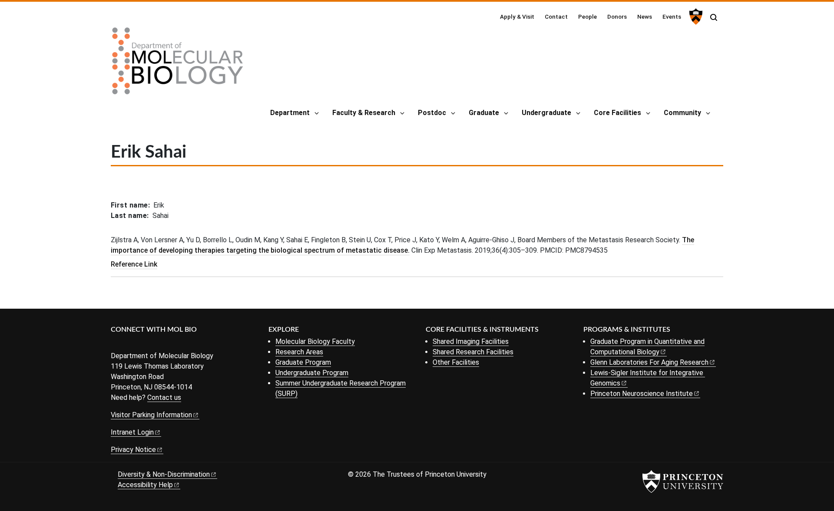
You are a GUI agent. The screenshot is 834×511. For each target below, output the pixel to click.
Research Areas (299, 352)
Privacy (133, 449)
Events (671, 16)
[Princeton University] (694, 16)
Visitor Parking (151, 415)
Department (290, 113)
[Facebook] (116, 344)
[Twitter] (129, 344)
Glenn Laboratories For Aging (649, 362)
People (587, 16)
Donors (617, 16)
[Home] (178, 64)
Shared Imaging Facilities (471, 341)
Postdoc (432, 113)
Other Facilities (456, 362)
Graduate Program (303, 362)
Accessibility (145, 485)
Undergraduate (546, 113)
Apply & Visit (517, 16)
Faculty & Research (363, 113)
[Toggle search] (714, 17)
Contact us (164, 397)
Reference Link (134, 264)
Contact (556, 16)
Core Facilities (617, 113)
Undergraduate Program (311, 373)
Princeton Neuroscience (641, 393)
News (644, 16)
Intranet (132, 432)
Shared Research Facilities (473, 352)
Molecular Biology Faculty (315, 341)
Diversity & (164, 474)
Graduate (484, 113)
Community (682, 113)
